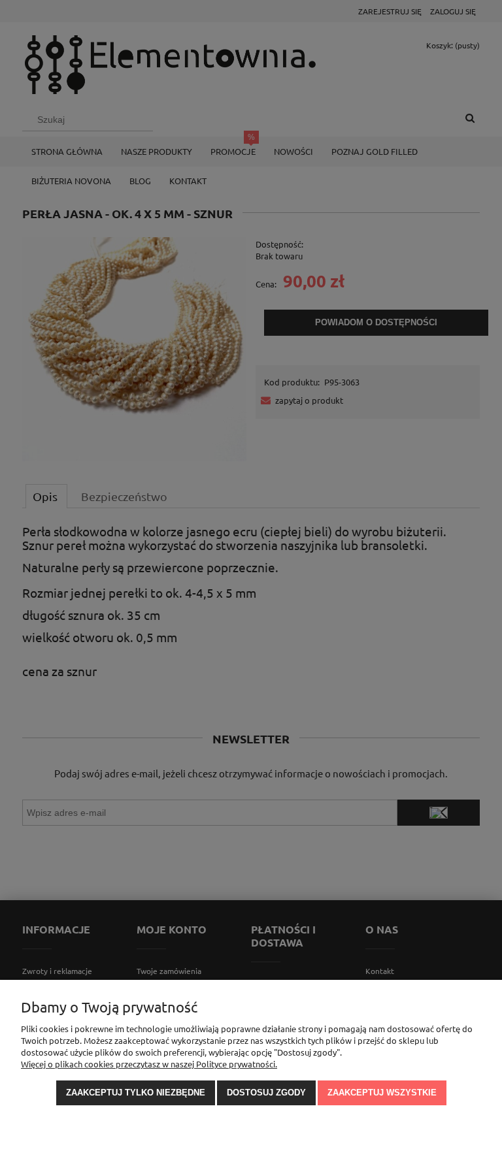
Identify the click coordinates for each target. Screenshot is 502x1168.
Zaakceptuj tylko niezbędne (135, 1092)
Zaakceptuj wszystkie (382, 1092)
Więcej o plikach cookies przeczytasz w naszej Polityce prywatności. (149, 1063)
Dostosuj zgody (266, 1092)
